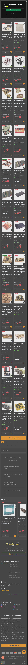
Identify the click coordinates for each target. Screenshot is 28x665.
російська (13, 13)
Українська (13, 10)
